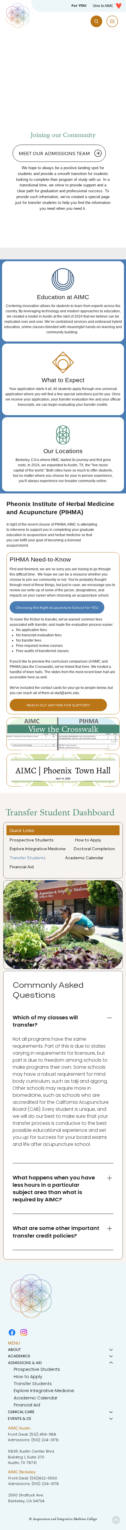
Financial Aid (27, 1405)
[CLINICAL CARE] (111, 1412)
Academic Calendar (35, 1398)
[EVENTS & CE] (111, 1418)
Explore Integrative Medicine (44, 1390)
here (85, 667)
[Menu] (112, 21)
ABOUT (14, 1349)
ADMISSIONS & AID (25, 1363)
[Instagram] (23, 1332)
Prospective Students (37, 1369)
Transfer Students (33, 1383)
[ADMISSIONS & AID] (111, 1363)
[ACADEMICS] (111, 1356)
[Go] (116, 1520)
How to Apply (28, 1376)
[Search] (96, 21)
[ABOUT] (111, 1350)
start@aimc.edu (66, 693)
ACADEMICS (19, 1356)
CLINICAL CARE (21, 1412)
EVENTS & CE (19, 1418)
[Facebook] (12, 1332)
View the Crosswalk (63, 729)
